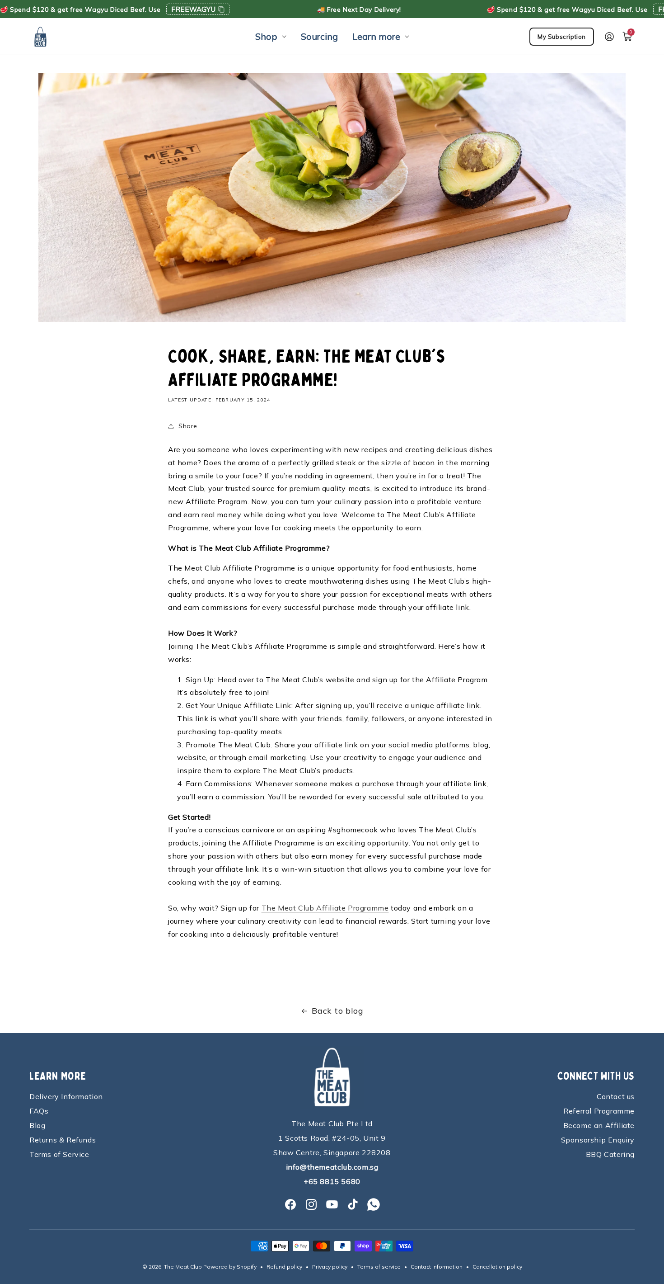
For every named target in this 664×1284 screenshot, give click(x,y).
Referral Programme (599, 1110)
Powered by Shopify (230, 1266)
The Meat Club (183, 1266)
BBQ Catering (610, 1154)
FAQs (38, 1110)
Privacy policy (329, 1266)
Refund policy (284, 1266)
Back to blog (337, 1010)
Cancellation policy (497, 1266)
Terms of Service (59, 1154)
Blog (37, 1125)
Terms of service (379, 1266)
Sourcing (319, 36)
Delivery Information (66, 1096)
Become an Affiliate (599, 1125)
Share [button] (187, 426)
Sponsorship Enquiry (598, 1139)
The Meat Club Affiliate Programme (325, 907)
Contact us (616, 1096)
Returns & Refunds (62, 1139)
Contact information (437, 1266)
